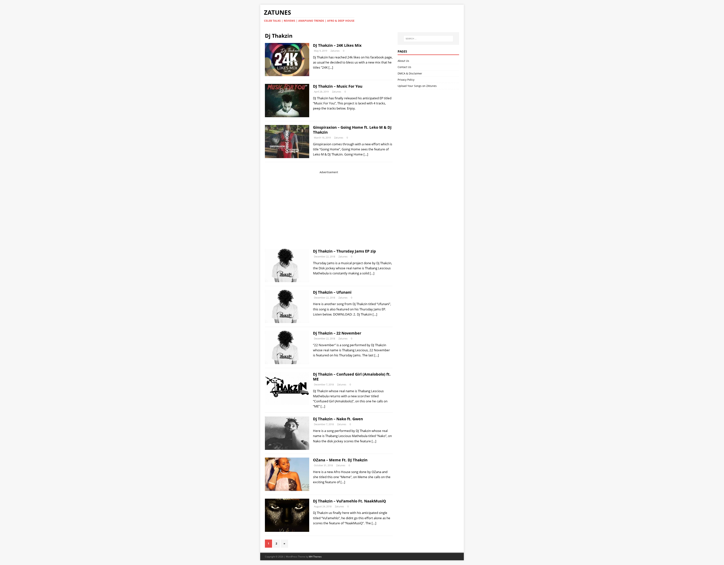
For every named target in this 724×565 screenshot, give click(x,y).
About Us (403, 61)
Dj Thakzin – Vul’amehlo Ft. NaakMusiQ (349, 501)
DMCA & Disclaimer (410, 73)
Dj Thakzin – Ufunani (332, 292)
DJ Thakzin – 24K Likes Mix (337, 45)
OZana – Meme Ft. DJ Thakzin (340, 459)
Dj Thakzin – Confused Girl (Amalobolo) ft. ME (352, 377)
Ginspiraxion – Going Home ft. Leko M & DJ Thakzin (352, 130)
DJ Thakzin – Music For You (337, 86)
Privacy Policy (406, 79)
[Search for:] (428, 38)
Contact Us (404, 67)
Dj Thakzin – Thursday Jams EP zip (344, 251)
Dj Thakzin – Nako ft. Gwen (338, 418)
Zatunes (335, 50)
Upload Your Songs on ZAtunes (417, 86)
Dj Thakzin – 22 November (337, 333)
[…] (330, 67)
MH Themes (315, 556)
